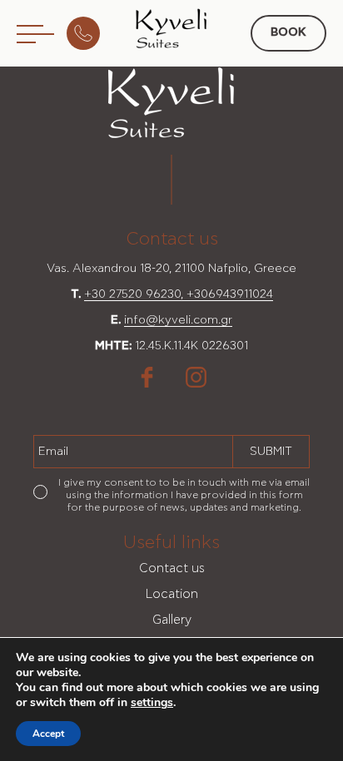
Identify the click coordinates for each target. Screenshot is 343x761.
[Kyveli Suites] (171, 29)
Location (172, 594)
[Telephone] (87, 33)
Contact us (172, 568)
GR (184, 107)
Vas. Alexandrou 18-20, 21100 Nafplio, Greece (171, 268)
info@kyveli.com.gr (178, 320)
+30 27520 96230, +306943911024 (178, 294)
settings (152, 702)
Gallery (171, 620)
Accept (48, 733)
